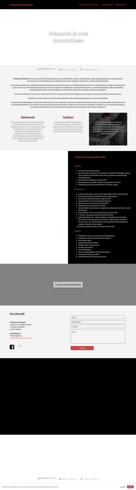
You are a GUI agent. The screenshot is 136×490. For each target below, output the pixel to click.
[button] (68, 284)
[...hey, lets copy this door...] (82, 410)
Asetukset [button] (123, 487)
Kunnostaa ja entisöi (88, 4)
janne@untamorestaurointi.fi (21, 338)
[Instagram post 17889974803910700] (25, 410)
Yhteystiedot (107, 4)
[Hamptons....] (54, 410)
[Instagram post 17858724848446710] (25, 381)
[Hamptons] (54, 381)
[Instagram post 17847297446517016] (82, 381)
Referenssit (120, 4)
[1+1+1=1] (111, 410)
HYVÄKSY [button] (130, 487)
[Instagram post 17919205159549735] (111, 381)
